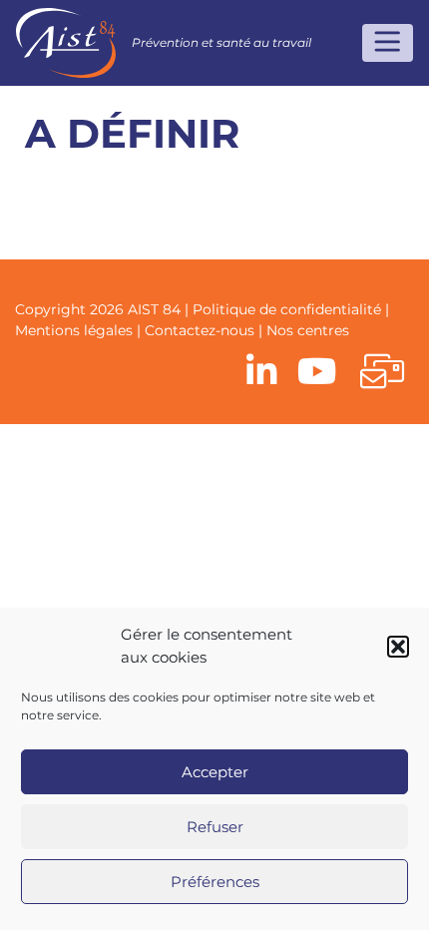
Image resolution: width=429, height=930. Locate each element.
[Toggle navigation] (387, 43)
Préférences (215, 881)
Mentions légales (74, 330)
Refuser (215, 826)
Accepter (215, 771)
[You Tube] (316, 372)
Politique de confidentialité (287, 309)
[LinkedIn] (261, 372)
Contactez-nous (199, 330)
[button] (398, 647)
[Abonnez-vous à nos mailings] (382, 372)
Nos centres (307, 330)
